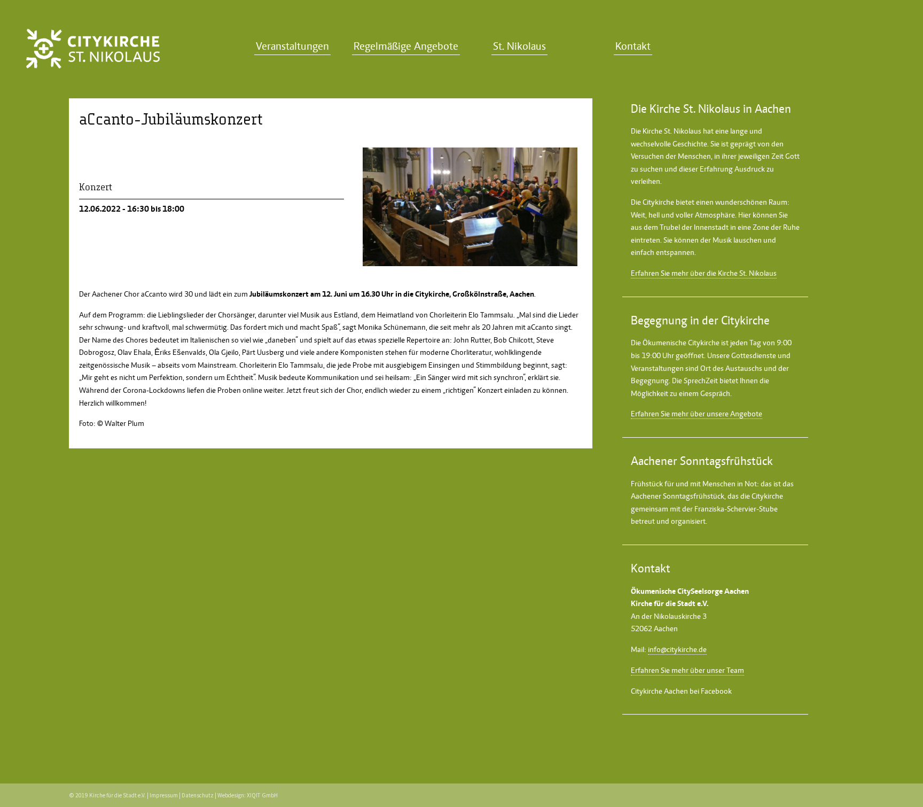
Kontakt (633, 46)
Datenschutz (198, 795)
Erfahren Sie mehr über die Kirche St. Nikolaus (704, 273)
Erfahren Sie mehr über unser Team (687, 670)
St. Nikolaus (519, 46)
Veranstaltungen (292, 46)
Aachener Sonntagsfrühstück (677, 496)
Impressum (164, 795)
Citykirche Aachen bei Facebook (681, 691)
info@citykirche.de (677, 649)
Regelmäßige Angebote (406, 46)
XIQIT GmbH (262, 795)
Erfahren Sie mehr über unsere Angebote (696, 413)
